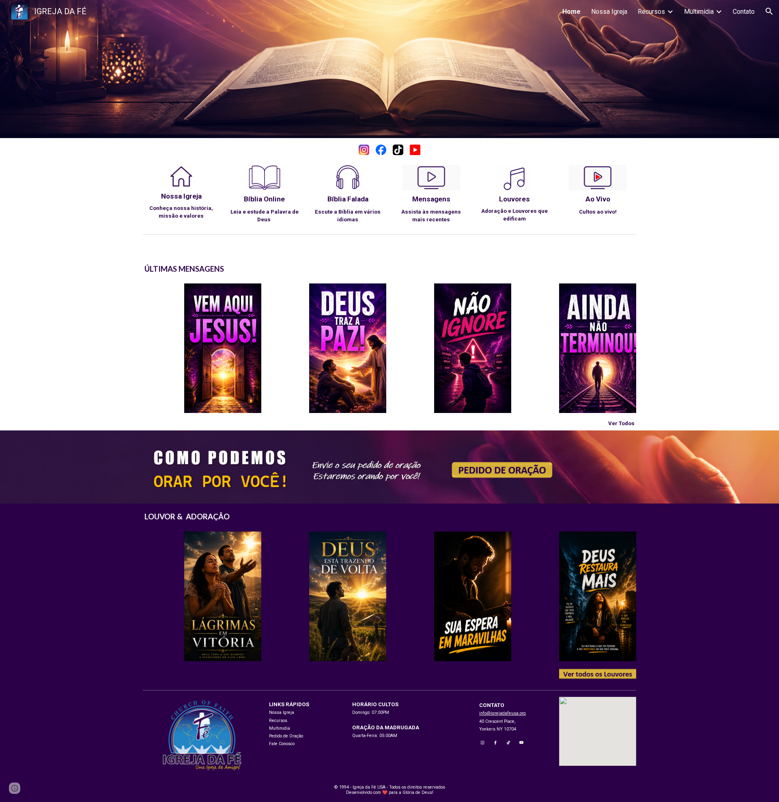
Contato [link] (744, 11)
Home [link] (571, 11)
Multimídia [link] (699, 11)
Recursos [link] (651, 11)
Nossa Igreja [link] (609, 11)
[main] (181, 205)
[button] (769, 11)
